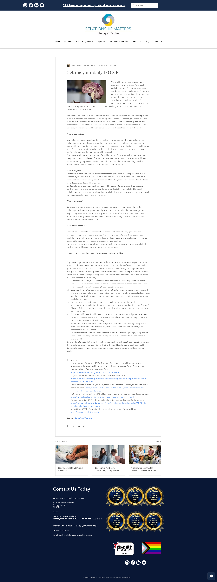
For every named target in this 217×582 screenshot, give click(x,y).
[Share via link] (84, 426)
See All (158, 441)
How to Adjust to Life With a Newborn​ (70, 469)
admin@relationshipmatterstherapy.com (75, 535)
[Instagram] (25, 5)
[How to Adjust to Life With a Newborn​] (71, 454)
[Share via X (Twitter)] (73, 426)
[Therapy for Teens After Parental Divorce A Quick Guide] (145, 454)
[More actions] (148, 65)
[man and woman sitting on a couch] (108, 454)
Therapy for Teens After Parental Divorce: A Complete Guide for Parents (144, 469)
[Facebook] (31, 5)
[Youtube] (42, 5)
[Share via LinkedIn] (79, 426)
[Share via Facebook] (68, 426)
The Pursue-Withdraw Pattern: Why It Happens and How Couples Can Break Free (108, 469)
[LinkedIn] (36, 5)
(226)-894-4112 (62, 530)
